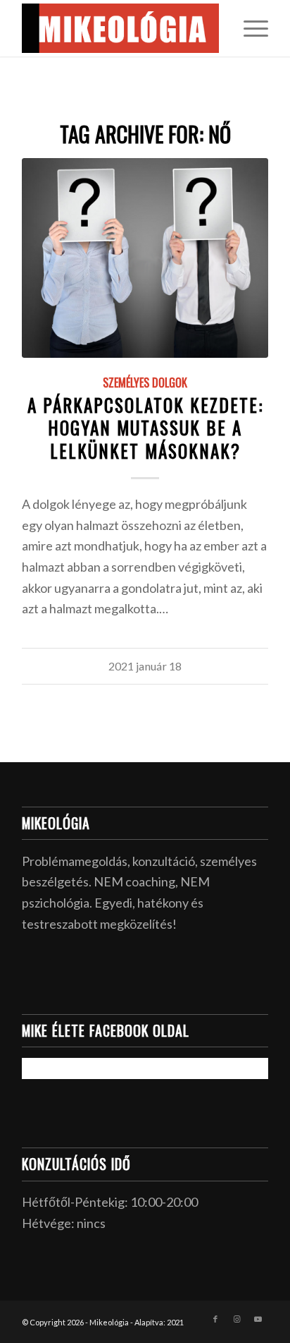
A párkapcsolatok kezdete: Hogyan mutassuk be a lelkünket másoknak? (145, 428)
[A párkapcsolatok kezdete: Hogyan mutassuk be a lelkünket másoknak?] (145, 258)
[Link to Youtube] (257, 1319)
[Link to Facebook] (215, 1319)
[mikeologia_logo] (120, 28)
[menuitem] (248, 28)
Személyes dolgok (145, 382)
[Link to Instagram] (236, 1319)
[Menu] (248, 28)
